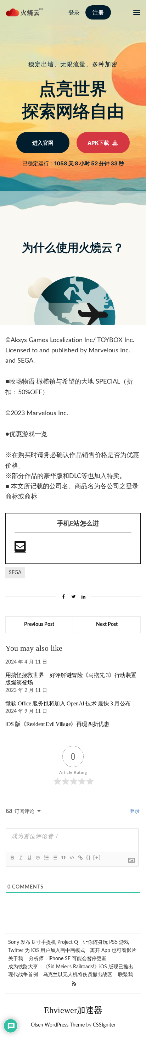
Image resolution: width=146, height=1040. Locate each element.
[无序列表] (54, 857)
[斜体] (20, 857)
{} (88, 857)
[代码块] (71, 857)
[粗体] (12, 857)
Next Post (107, 624)
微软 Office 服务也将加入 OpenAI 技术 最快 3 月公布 (68, 703)
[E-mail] (20, 549)
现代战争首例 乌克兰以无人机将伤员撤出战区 (60, 974)
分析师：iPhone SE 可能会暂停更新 (68, 958)
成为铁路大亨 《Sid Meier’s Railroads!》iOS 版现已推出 (70, 966)
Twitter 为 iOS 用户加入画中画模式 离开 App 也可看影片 (72, 950)
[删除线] (37, 857)
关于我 (15, 958)
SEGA (15, 572)
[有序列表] (46, 857)
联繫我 (125, 974)
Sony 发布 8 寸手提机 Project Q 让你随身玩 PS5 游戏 (68, 942)
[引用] (63, 857)
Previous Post (39, 624)
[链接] (80, 857)
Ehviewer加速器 (73, 1010)
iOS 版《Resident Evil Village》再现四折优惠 (57, 724)
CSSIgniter (104, 1025)
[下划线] (29, 857)
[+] (97, 857)
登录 (134, 811)
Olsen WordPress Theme (58, 1025)
